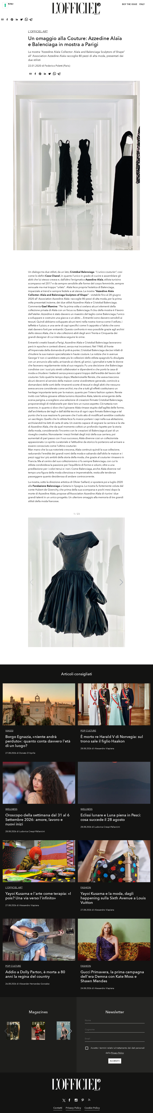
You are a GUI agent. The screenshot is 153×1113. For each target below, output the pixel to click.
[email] (2, 20)
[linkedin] (16, 20)
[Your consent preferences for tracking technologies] (5, 5)
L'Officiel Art (38, 31)
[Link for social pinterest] (82, 1100)
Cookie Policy (92, 1107)
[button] (121, 582)
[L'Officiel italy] (76, 8)
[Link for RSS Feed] (89, 1100)
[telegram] (31, 20)
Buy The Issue (129, 4)
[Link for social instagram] (76, 1100)
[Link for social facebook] (69, 1100)
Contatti (57, 1107)
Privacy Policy (117, 1053)
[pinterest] (12, 20)
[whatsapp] (26, 20)
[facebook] (7, 20)
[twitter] (21, 20)
